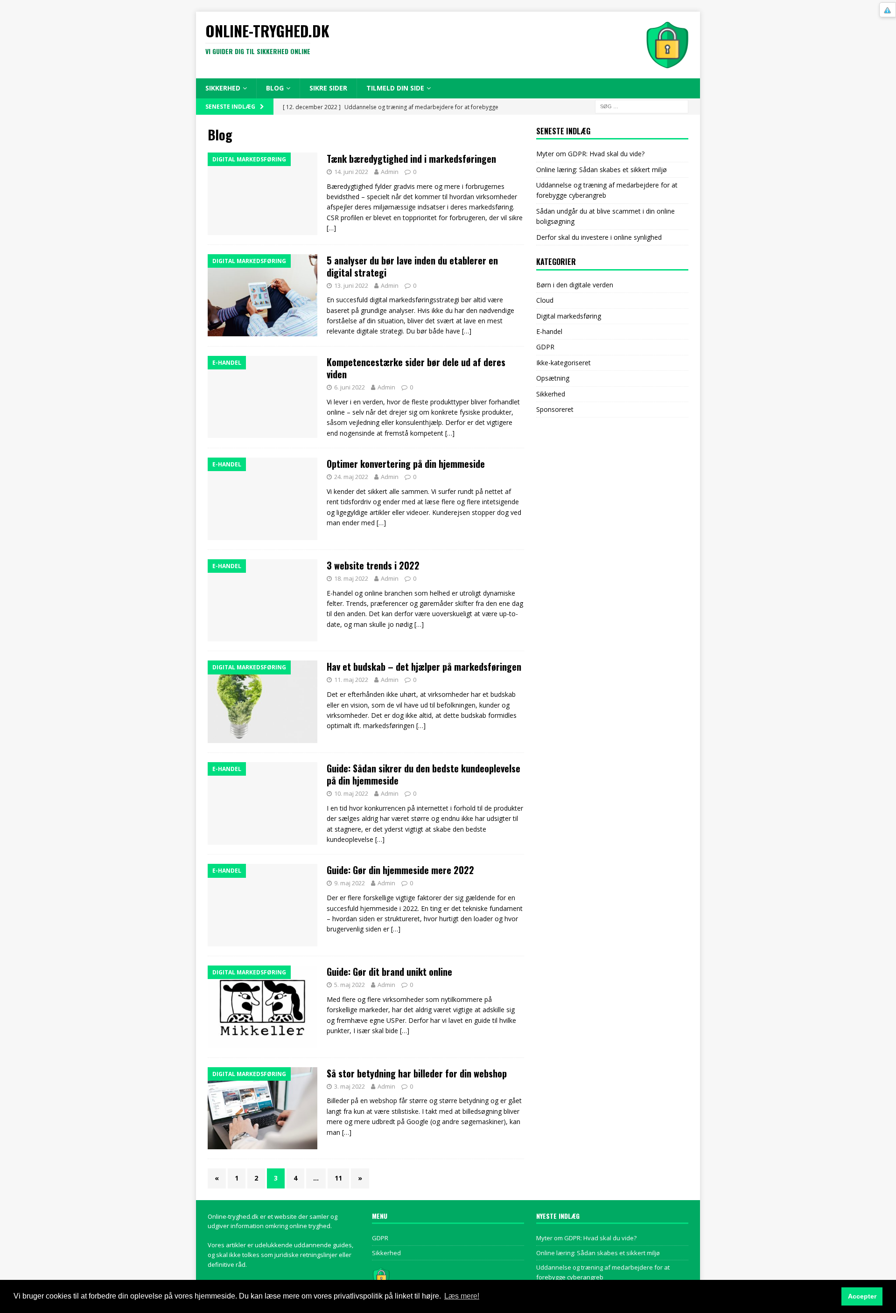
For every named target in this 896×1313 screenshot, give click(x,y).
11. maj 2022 (351, 679)
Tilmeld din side (395, 87)
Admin (390, 171)
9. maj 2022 (349, 883)
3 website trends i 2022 (373, 565)
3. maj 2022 (349, 1086)
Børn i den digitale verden (574, 284)
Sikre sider (328, 87)
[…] (331, 227)
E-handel (549, 331)
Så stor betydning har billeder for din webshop (417, 1073)
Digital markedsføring (568, 316)
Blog (275, 87)
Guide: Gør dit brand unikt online (389, 972)
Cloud (544, 300)
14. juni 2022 (351, 171)
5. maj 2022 (349, 984)
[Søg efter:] (641, 105)
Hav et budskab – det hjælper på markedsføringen (424, 667)
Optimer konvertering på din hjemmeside (406, 464)
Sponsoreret (555, 409)
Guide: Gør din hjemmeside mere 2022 (400, 870)
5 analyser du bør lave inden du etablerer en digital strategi (412, 266)
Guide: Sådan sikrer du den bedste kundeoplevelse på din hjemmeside (423, 774)
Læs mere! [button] (461, 1296)
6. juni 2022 (349, 387)
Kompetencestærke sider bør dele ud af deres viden (416, 368)
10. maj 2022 (351, 793)
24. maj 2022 (351, 476)
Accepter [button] (862, 1296)
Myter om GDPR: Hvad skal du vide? (590, 153)
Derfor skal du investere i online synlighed (599, 237)
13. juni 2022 (351, 285)
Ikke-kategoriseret (563, 362)
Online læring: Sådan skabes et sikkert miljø (601, 169)
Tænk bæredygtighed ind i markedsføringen (411, 159)
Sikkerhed (222, 87)
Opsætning (552, 378)
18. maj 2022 (351, 578)
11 (338, 1178)
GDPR (545, 346)
